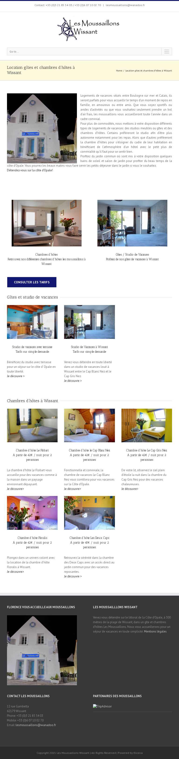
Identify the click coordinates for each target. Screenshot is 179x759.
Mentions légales (155, 631)
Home (119, 70)
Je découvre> (15, 489)
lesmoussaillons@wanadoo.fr (125, 5)
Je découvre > (16, 376)
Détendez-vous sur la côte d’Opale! (30, 170)
